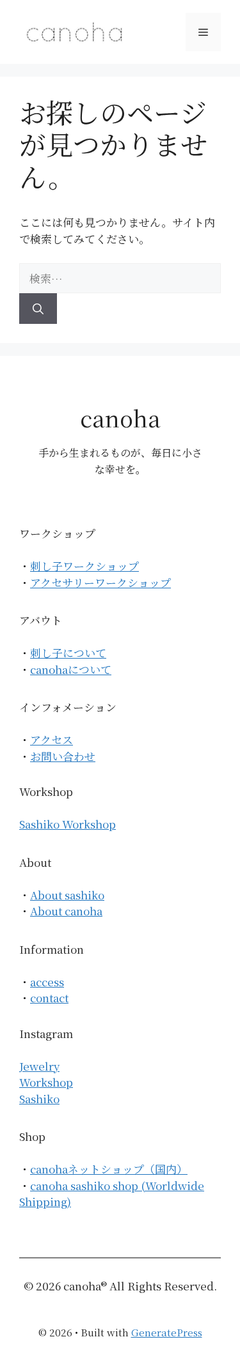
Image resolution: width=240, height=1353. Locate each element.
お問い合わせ (62, 756)
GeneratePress (166, 1332)
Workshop (46, 1082)
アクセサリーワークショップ (100, 582)
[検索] (38, 308)
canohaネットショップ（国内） (109, 1169)
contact (49, 997)
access (47, 982)
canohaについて (70, 669)
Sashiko (39, 1098)
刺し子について (68, 653)
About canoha (66, 911)
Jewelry (39, 1066)
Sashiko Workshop (67, 824)
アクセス (51, 739)
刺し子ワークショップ (84, 566)
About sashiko (67, 895)
